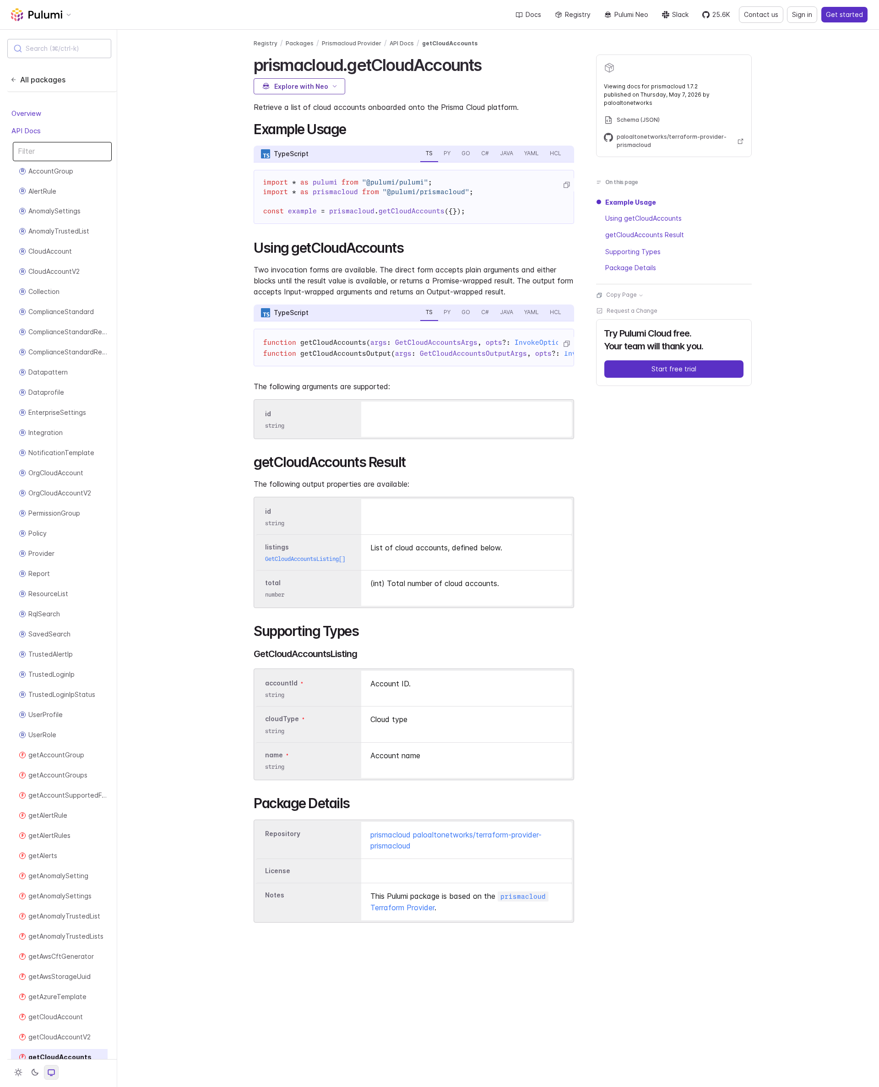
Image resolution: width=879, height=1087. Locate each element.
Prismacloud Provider (351, 43)
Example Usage (630, 202)
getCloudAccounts (449, 43)
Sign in (802, 14)
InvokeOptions (541, 342)
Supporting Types (633, 251)
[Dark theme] (34, 1072)
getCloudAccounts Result (644, 235)
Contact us (761, 14)
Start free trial (673, 369)
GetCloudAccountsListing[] (305, 559)
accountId (281, 683)
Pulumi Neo (631, 14)
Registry (578, 14)
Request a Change (632, 311)
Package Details (630, 268)
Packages (300, 43)
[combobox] (59, 48)
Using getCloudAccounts (643, 219)
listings (277, 547)
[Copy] (566, 185)
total (273, 583)
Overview (26, 113)
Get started (844, 14)
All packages (42, 79)
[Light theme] (18, 1072)
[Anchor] (490, 63)
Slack (680, 14)
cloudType (282, 719)
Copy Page (621, 295)
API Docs (26, 130)
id (268, 414)
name (274, 755)
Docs (533, 14)
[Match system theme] (51, 1072)
